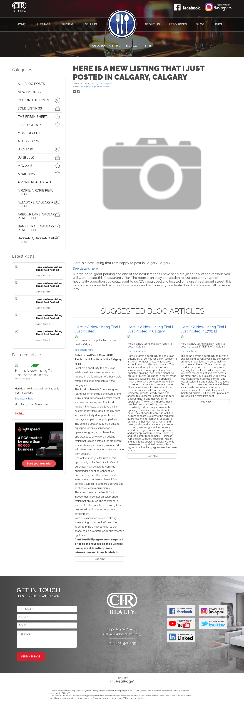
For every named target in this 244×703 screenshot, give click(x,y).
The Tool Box (29, 125)
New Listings (29, 92)
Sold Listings (30, 108)
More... (19, 413)
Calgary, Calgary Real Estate (96, 86)
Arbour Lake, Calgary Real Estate (37, 216)
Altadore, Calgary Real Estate (38, 204)
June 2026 (26, 157)
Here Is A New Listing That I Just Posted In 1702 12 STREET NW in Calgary (203, 331)
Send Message (30, 656)
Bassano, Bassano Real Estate (38, 240)
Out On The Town (33, 100)
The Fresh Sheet (32, 116)
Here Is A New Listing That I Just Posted (49, 268)
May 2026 (25, 166)
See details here (24, 398)
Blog (200, 24)
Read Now (99, 559)
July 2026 (25, 149)
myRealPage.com (122, 681)
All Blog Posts (31, 84)
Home (21, 24)
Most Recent (29, 133)
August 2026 (28, 141)
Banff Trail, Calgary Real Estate (36, 228)
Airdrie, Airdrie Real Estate (35, 192)
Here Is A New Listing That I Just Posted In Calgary (150, 329)
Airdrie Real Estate (35, 182)
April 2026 (26, 174)
